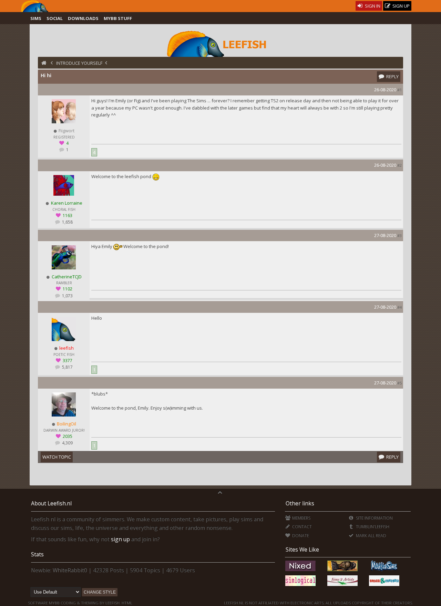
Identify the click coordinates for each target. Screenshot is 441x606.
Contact (301, 527)
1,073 (67, 296)
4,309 (67, 443)
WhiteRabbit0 (70, 570)
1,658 (67, 222)
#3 (399, 235)
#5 (399, 383)
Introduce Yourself (79, 63)
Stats (37, 554)
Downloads (83, 18)
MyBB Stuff (118, 18)
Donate (300, 535)
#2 (399, 165)
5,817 (67, 367)
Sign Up (400, 6)
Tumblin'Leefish (372, 527)
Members (300, 518)
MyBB (54, 602)
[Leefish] (220, 43)
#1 (399, 89)
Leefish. (113, 602)
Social (55, 18)
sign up (120, 539)
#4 (399, 307)
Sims (35, 18)
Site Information (373, 518)
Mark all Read (370, 535)
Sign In (372, 6)
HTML (126, 602)
